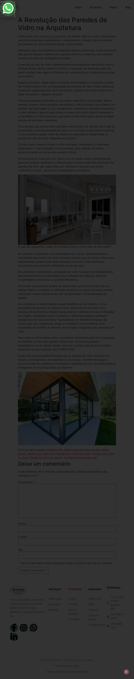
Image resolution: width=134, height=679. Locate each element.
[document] (67, 339)
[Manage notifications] (126, 671)
